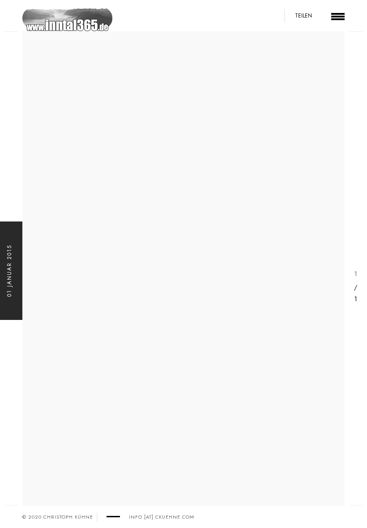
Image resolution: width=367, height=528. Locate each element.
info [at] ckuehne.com (161, 516)
